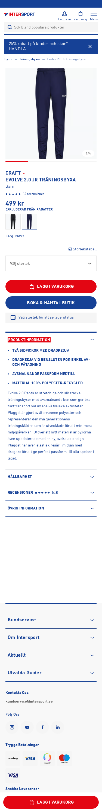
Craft (13, 173)
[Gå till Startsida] (20, 14)
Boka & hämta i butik (51, 302)
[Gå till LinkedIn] (58, 727)
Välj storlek (28, 317)
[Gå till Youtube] (28, 727)
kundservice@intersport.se (29, 701)
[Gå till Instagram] (13, 727)
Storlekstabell (85, 249)
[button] (51, 113)
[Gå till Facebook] (43, 727)
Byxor (8, 59)
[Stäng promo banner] (90, 46)
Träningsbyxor (29, 59)
